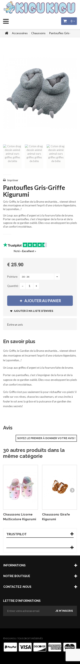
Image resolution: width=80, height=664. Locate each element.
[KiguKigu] (40, 7)
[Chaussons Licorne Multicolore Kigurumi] (20, 487)
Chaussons (38, 33)
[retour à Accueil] (6, 33)
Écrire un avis (15, 324)
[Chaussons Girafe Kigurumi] (59, 487)
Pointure (12, 276)
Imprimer (12, 180)
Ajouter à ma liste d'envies (33, 311)
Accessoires (20, 33)
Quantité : (13, 286)
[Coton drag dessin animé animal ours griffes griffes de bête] (12, 156)
